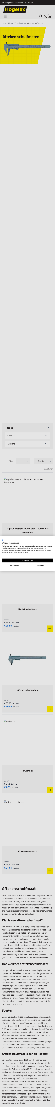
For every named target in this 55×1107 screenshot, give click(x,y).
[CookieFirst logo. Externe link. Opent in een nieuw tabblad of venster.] (3, 540)
